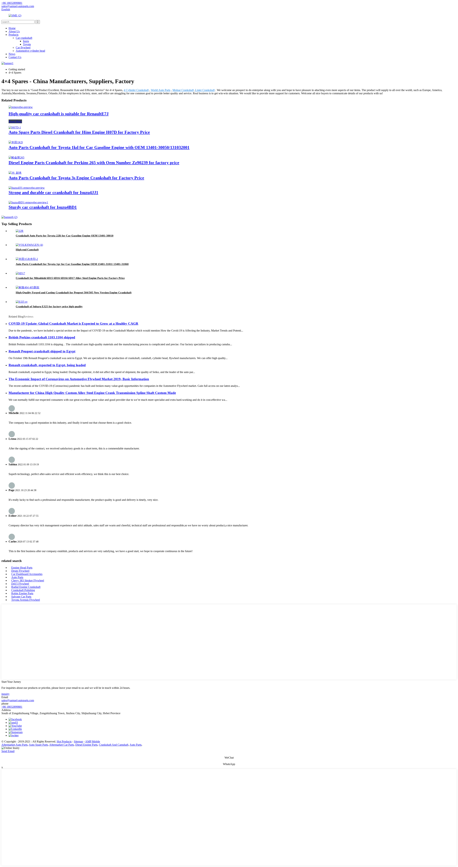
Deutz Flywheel (20, 570)
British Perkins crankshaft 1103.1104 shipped (42, 337)
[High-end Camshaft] (29, 244)
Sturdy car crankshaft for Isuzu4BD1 (43, 207)
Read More (15, 121)
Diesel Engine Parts (86, 744)
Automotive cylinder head (30, 50)
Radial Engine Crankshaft (25, 586)
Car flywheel (23, 47)
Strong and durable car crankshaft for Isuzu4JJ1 (53, 192)
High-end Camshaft (27, 249)
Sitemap (78, 741)
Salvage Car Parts (21, 596)
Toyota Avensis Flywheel (25, 599)
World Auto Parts (160, 90)
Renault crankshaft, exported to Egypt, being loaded (47, 365)
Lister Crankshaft (205, 90)
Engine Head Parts (21, 567)
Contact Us (15, 57)
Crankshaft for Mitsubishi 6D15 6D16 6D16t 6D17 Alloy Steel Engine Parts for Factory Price (70, 278)
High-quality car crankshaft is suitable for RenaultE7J (59, 113)
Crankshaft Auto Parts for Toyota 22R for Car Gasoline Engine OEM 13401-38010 (64, 235)
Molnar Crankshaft (183, 90)
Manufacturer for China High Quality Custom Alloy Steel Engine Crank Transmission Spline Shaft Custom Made (92, 393)
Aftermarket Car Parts (61, 744)
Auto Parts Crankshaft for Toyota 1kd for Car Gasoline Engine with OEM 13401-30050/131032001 (99, 147)
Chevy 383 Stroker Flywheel (27, 580)
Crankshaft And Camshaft (113, 744)
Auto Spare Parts (38, 744)
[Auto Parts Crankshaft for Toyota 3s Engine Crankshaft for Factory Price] (15, 172)
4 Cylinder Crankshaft (136, 90)
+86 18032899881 (11, 706)
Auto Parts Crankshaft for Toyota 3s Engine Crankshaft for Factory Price (76, 178)
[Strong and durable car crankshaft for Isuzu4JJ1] (27, 187)
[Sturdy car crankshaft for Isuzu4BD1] (28, 202)
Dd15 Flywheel (20, 583)
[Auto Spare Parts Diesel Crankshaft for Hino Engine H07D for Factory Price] (15, 127)
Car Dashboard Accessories (26, 574)
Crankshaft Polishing (23, 590)
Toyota (27, 44)
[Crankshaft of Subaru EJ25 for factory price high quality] (22, 301)
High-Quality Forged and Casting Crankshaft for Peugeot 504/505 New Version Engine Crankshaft (73, 292)
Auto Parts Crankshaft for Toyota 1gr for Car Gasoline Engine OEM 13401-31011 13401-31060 (72, 264)
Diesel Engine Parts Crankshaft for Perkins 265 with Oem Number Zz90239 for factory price (94, 162)
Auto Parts (17, 577)
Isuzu (26, 41)
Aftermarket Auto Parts (14, 744)
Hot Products (64, 741)
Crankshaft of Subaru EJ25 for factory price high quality (49, 306)
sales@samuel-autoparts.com (17, 700)
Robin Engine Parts (22, 593)
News (12, 53)
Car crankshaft (24, 37)
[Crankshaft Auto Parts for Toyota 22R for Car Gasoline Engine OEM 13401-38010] (19, 230)
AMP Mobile (92, 741)
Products (13, 34)
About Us (14, 31)
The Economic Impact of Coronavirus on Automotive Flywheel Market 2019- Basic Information (79, 379)
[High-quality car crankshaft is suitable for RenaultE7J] (21, 107)
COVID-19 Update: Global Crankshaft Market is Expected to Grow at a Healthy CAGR (73, 323)
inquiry (5, 693)
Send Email (7, 751)
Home (12, 28)
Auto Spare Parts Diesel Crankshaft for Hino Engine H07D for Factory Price (79, 132)
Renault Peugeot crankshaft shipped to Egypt (42, 351)
